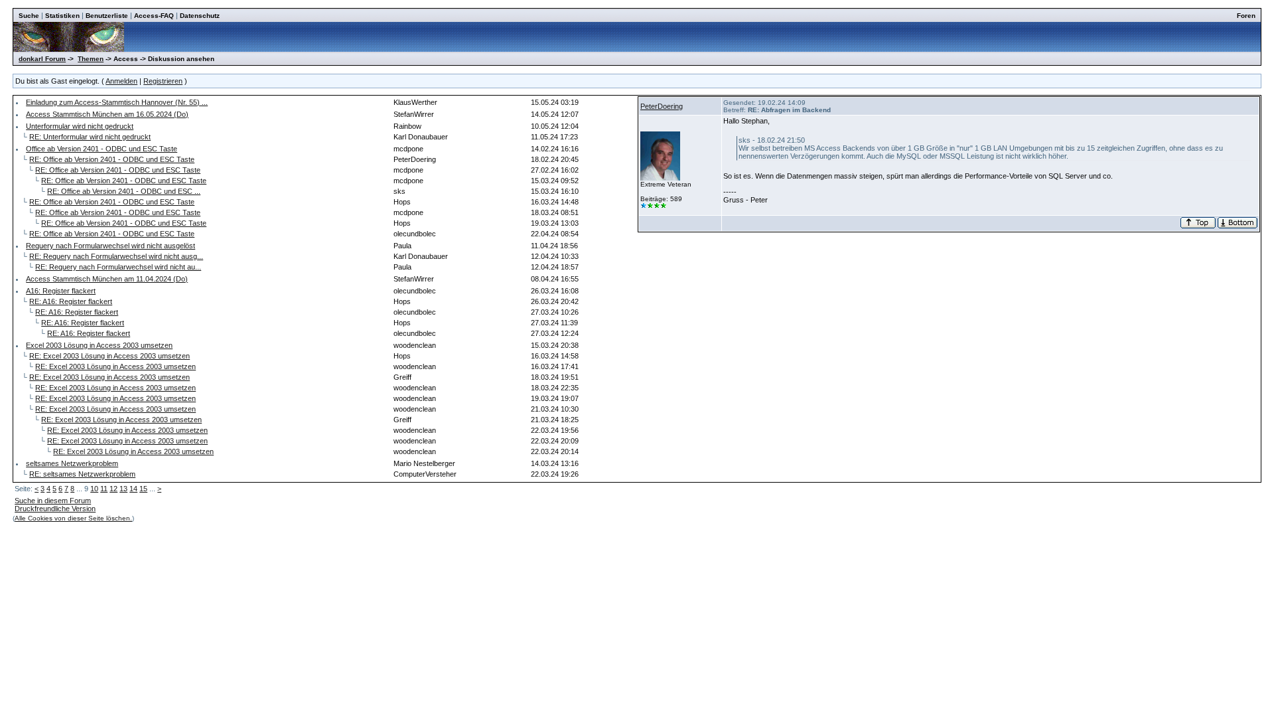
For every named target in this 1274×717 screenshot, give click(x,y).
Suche (29, 15)
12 (113, 489)
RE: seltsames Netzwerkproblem (82, 474)
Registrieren (162, 81)
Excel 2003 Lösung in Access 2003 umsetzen (99, 345)
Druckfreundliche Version (55, 509)
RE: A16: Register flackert (70, 301)
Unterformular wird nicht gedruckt (79, 126)
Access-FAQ (154, 15)
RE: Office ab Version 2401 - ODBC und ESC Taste (111, 159)
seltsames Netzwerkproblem (72, 463)
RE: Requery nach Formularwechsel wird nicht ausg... (116, 256)
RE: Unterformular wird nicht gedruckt (90, 137)
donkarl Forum (42, 58)
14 (133, 489)
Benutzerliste (107, 15)
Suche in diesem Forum (53, 501)
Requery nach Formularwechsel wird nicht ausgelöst (110, 246)
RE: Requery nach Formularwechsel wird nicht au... (118, 267)
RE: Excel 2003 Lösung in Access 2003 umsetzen (109, 356)
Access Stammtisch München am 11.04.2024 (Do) (107, 279)
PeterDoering (661, 106)
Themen (91, 58)
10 (94, 489)
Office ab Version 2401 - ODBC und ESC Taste (101, 149)
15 (143, 489)
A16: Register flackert (61, 291)
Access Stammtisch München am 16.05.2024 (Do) (107, 114)
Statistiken (62, 15)
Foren (1246, 15)
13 (123, 489)
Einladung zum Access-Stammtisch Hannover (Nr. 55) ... (117, 102)
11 (103, 489)
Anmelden (121, 81)
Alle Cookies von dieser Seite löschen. (73, 518)
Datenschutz (200, 15)
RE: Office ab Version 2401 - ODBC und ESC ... (123, 191)
